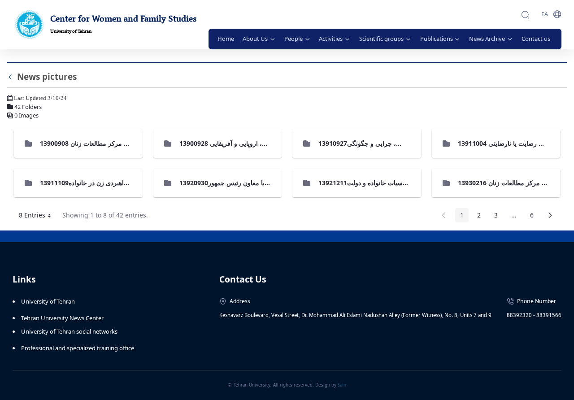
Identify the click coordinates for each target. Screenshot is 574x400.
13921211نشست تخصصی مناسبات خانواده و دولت (386, 182)
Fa (544, 14)
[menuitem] (225, 39)
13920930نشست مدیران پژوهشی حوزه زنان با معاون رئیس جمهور (268, 182)
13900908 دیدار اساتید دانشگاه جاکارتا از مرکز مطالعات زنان (121, 143)
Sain (342, 385)
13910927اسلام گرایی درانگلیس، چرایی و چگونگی (386, 143)
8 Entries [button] (38, 216)
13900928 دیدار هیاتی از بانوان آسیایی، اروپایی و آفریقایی (256, 143)
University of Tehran (48, 301)
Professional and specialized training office (77, 348)
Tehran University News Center (62, 318)
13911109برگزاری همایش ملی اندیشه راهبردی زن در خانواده (121, 182)
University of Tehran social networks (69, 331)
